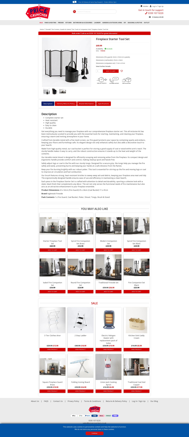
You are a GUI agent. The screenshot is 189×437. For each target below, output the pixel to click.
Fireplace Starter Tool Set (100, 29)
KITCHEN (68, 23)
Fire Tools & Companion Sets (81, 29)
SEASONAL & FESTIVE (135, 23)
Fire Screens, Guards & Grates (61, 29)
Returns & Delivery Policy (116, 401)
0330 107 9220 (155, 13)
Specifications (103, 104)
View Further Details (103, 66)
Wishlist (145, 6)
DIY (125, 23)
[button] (44, 80)
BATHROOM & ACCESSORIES (82, 23)
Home (42, 29)
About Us (35, 401)
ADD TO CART (110, 71)
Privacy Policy (74, 401)
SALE (41, 23)
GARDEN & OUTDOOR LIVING (112, 23)
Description (47, 104)
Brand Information (86, 104)
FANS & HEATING (50, 23)
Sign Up (160, 6)
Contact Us (58, 401)
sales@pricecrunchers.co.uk (94, 423)
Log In (154, 6)
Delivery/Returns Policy (66, 104)
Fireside (47, 29)
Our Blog (154, 401)
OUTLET (147, 23)
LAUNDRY (97, 23)
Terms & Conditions (94, 401)
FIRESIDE (61, 23)
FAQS (46, 401)
